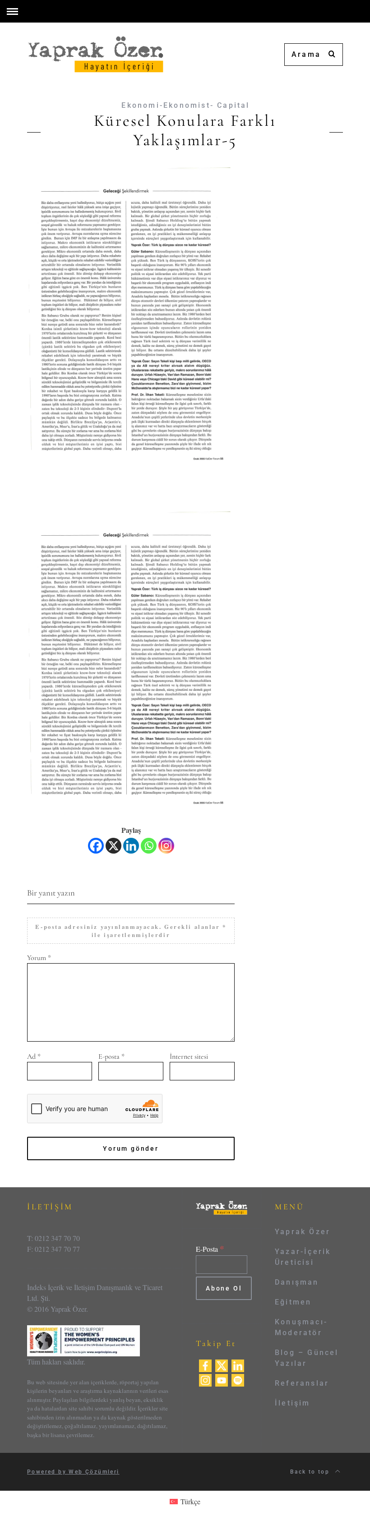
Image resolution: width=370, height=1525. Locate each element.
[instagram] (205, 1379)
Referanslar (302, 1383)
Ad (34, 1056)
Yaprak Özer (302, 1231)
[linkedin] (238, 1364)
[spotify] (238, 1379)
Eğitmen (293, 1302)
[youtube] (221, 1379)
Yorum (39, 957)
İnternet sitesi (189, 1056)
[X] (113, 846)
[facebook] (205, 1364)
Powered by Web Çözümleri (73, 1472)
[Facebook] (96, 846)
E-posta (111, 1056)
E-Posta (210, 1249)
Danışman (297, 1282)
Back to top (311, 1472)
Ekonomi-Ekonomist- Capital (185, 105)
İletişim (292, 1403)
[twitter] (221, 1364)
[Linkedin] (131, 846)
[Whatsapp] (149, 846)
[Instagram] (166, 846)
